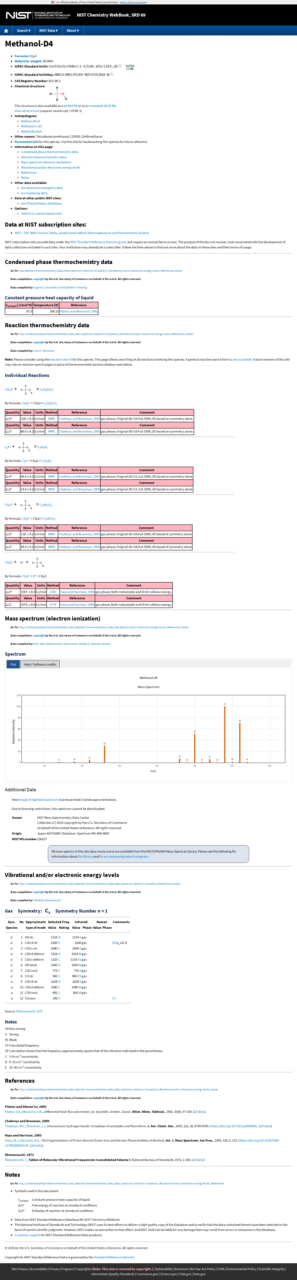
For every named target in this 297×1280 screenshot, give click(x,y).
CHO (9, 389)
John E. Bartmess (44, 350)
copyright (39, 279)
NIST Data (47, 30)
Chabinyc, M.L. (15, 1126)
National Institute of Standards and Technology (38, 15)
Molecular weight (28, 61)
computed (95, 105)
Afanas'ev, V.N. (32, 1111)
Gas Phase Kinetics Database (41, 203)
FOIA (221, 1269)
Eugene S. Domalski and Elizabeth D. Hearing (60, 287)
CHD (43, 447)
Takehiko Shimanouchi (47, 900)
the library (85, 856)
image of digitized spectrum (38, 799)
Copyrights (83, 1269)
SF (114, 942)
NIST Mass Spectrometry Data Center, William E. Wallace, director (72, 644)
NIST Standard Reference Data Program (98, 242)
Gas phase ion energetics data (42, 188)
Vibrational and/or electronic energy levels (50, 167)
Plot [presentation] (13, 664)
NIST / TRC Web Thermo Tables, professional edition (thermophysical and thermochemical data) (82, 233)
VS (79, 959)
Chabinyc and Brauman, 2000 (79, 418)
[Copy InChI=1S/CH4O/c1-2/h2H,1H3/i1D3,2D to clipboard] (120, 67)
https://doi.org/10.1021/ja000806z (233, 1126)
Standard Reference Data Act (114, 1257)
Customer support (27, 1235)
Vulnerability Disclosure (171, 1269)
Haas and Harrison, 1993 (77, 592)
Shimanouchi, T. (16, 1160)
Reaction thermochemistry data (43, 157)
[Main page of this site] (6, 30)
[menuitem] (6, 30)
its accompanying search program (123, 856)
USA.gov (185, 1274)
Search (22, 30)
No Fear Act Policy (203, 1269)
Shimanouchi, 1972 (29, 1011)
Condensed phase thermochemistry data (49, 152)
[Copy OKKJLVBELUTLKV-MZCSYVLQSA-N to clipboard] (111, 75)
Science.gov (168, 1274)
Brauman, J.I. (36, 1126)
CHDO (47, 389)
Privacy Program (62, 1269)
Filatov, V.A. (13, 1111)
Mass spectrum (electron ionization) (46, 162)
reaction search (61, 359)
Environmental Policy (241, 1269)
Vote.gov (199, 1274)
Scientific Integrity (271, 1269)
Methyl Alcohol (31, 131)
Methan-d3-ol (30, 121)
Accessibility (38, 1269)
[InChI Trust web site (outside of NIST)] (130, 69)
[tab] (13, 664)
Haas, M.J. (12, 1140)
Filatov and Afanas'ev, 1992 (79, 311)
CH (8, 447)
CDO (9, 504)
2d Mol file (71, 105)
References (29, 172)
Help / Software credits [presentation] (40, 664)
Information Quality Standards (113, 1274)
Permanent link (26, 141)
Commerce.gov (147, 1274)
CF (114, 998)
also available (242, 359)
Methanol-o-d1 (31, 126)
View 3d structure (27, 111)
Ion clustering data (34, 193)
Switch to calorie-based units (41, 213)
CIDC (53, 592)
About (71, 30)
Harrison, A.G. (30, 1140)
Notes (25, 177)
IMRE (51, 418)
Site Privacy (19, 1269)
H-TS (53, 604)
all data (199, 1111)
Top (21, 270)
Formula (21, 56)
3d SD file (109, 105)
